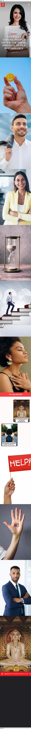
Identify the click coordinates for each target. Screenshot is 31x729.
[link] (21, 411)
